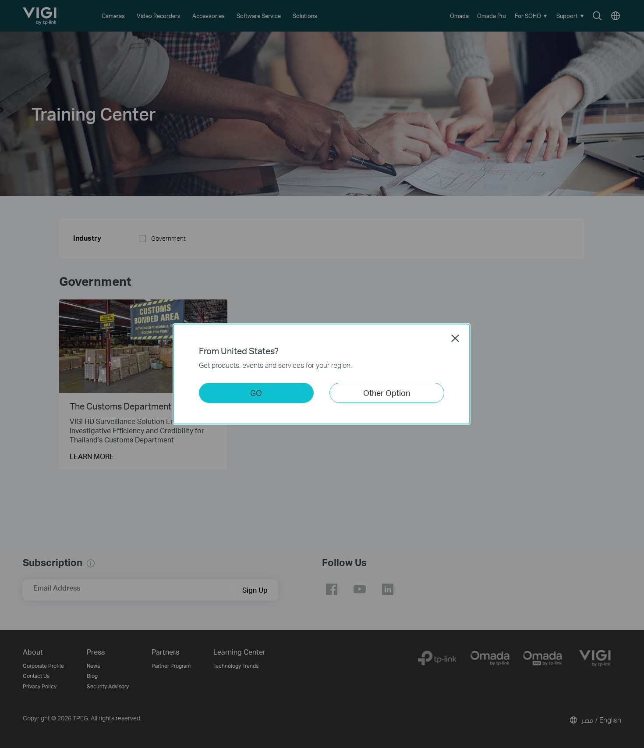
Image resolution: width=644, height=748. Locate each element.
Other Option (386, 393)
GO (256, 393)
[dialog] (322, 374)
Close (455, 338)
